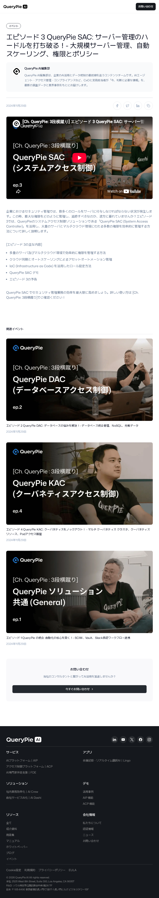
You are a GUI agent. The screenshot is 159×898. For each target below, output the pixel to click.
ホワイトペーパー (17, 847)
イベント (11, 859)
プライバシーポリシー (52, 870)
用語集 (10, 835)
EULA (72, 870)
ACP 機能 (89, 803)
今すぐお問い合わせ (77, 689)
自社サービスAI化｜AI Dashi (23, 797)
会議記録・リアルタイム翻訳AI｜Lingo (106, 760)
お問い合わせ (145, 6)
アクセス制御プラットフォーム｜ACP (29, 766)
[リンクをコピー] (148, 106)
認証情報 (88, 829)
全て (9, 823)
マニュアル (13, 841)
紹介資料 (11, 829)
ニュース (88, 835)
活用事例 (88, 791)
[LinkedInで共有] (138, 106)
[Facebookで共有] (117, 106)
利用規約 (29, 870)
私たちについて (92, 823)
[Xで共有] (127, 106)
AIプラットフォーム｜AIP (22, 760)
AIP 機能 (88, 797)
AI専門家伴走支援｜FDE (21, 772)
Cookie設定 (13, 870)
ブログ (10, 853)
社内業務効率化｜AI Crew (22, 791)
